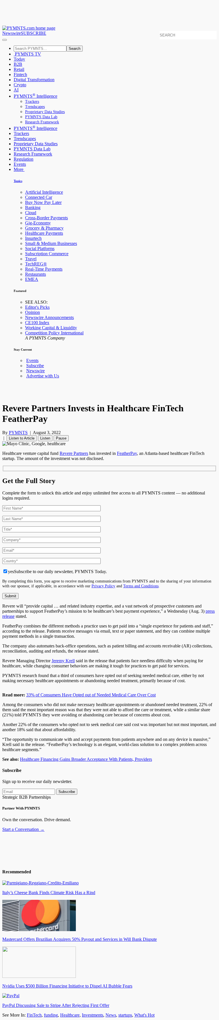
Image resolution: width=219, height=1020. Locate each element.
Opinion (32, 312)
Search (74, 48)
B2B (18, 64)
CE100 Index (37, 322)
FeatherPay (127, 453)
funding (51, 1015)
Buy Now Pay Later (43, 202)
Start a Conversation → (23, 829)
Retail (19, 69)
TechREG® (36, 263)
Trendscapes (35, 107)
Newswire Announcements (49, 317)
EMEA (31, 279)
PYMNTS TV (27, 54)
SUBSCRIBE (33, 33)
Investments (92, 1015)
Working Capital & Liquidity (51, 327)
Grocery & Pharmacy (44, 228)
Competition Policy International (54, 332)
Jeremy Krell (63, 660)
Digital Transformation (34, 79)
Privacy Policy (103, 586)
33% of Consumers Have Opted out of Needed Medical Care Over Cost (91, 694)
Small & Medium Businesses (51, 243)
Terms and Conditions (141, 586)
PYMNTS (18, 432)
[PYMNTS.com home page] (28, 28)
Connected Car (38, 197)
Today (19, 59)
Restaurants (35, 274)
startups (125, 1015)
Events (20, 164)
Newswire (11, 33)
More (19, 169)
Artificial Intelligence (44, 192)
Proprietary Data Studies (45, 112)
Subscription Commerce (46, 253)
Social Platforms (39, 248)
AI (16, 89)
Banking (32, 207)
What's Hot (144, 1015)
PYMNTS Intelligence (35, 96)
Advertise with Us (42, 375)
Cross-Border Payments (46, 217)
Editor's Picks (37, 307)
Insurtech (33, 238)
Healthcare (70, 1015)
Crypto (20, 84)
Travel (30, 258)
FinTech (34, 1015)
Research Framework (42, 122)
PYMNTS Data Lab (41, 117)
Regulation (23, 159)
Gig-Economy (38, 222)
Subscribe (35, 365)
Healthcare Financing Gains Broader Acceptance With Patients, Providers (86, 759)
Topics (18, 181)
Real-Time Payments (43, 269)
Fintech (20, 74)
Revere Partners (74, 453)
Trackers (32, 101)
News (111, 1015)
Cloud (30, 212)
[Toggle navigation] (4, 40)
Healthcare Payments (44, 233)
